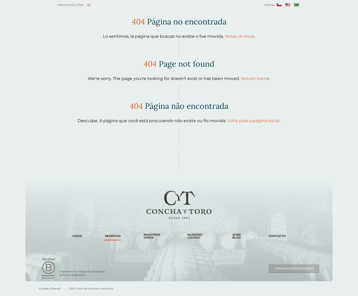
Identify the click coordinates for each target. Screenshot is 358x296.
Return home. (255, 78)
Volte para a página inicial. (253, 120)
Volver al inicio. (240, 36)
